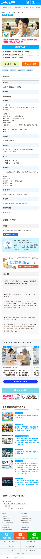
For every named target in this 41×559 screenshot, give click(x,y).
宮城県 (26, 7)
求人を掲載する (30, 547)
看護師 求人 (5, 516)
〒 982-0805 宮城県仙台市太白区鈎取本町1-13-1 (17, 230)
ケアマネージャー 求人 (27, 520)
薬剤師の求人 (18, 7)
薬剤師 (10, 15)
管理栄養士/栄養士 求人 (8, 529)
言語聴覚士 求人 (6, 527)
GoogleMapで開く (11, 234)
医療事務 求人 (25, 529)
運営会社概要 (20, 553)
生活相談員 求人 (25, 522)
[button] (4, 362)
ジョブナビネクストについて (10, 542)
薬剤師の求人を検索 (20, 381)
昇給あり (13, 70)
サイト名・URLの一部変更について (14, 504)
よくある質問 (22, 390)
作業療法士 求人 (25, 525)
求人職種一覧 (31, 541)
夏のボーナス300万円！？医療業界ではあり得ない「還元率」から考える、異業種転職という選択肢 (26, 429)
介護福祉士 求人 (6, 520)
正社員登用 (22, 70)
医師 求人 (5, 513)
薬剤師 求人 (24, 513)
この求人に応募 (31, 64)
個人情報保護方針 (30, 550)
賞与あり (30, 70)
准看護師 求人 (25, 516)
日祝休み (5, 70)
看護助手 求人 (6, 518)
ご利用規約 (10, 550)
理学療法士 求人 (6, 525)
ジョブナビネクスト (6, 7)
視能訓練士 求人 (25, 527)
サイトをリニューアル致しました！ (14, 508)
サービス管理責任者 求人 (8, 522)
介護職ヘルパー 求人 (26, 518)
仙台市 (32, 7)
